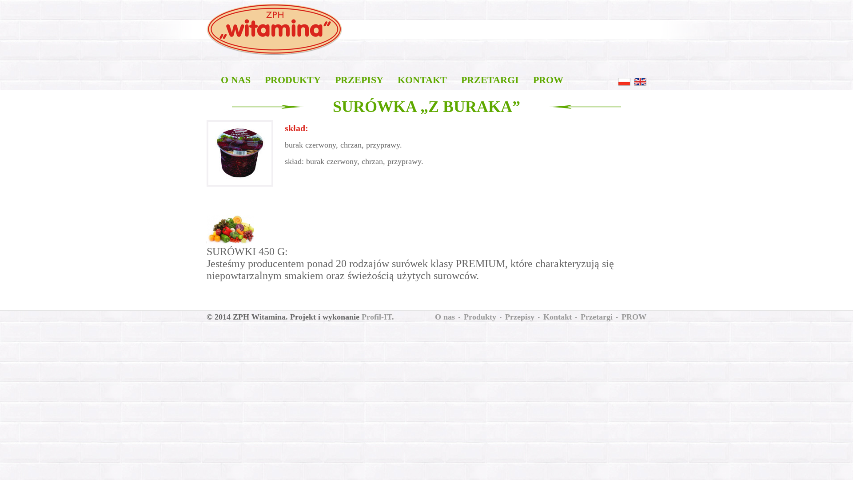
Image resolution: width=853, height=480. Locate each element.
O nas (236, 79)
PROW (548, 79)
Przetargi (490, 79)
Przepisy (359, 79)
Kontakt (422, 79)
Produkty (293, 79)
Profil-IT (377, 316)
